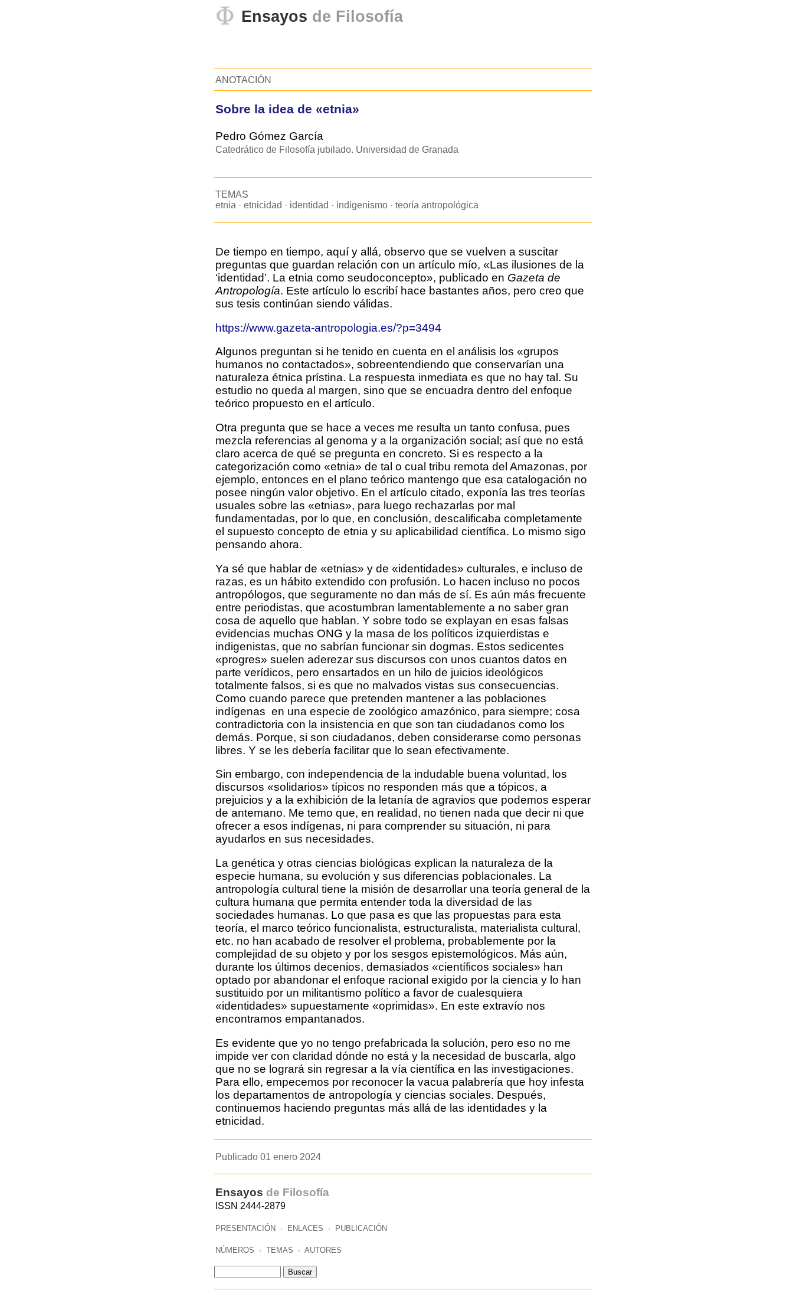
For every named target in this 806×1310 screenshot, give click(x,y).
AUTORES (323, 1250)
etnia (225, 205)
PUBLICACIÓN (361, 1228)
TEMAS (279, 1250)
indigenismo (362, 205)
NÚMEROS (234, 1250)
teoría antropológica (437, 205)
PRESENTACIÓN (245, 1228)
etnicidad (263, 205)
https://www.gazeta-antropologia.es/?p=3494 (328, 328)
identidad (309, 205)
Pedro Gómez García (269, 136)
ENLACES (305, 1228)
